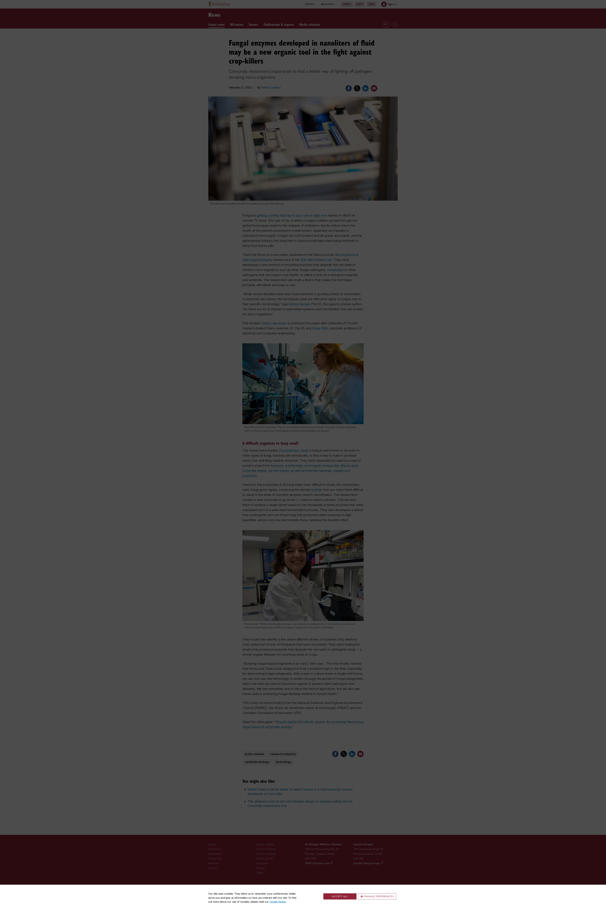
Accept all (340, 896)
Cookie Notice (278, 901)
